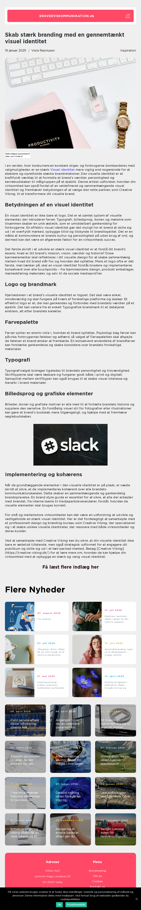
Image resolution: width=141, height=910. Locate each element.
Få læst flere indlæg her (70, 567)
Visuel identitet (62, 169)
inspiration (128, 50)
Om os (97, 876)
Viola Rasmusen (43, 50)
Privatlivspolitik (76, 904)
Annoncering (97, 870)
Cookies (97, 881)
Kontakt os (97, 886)
